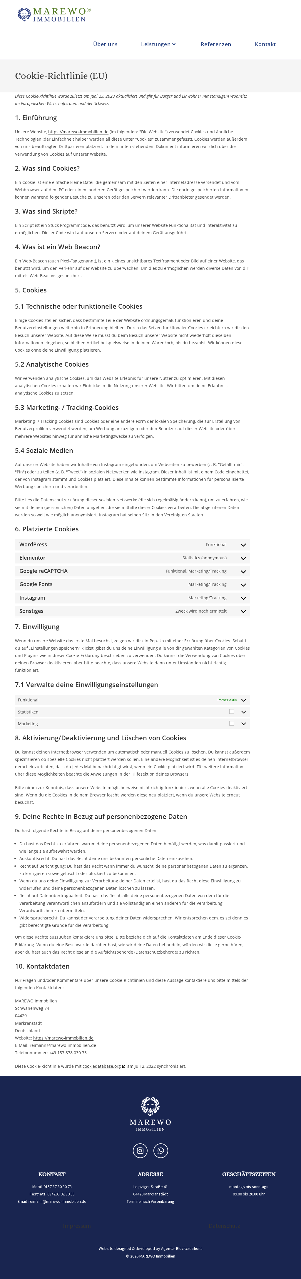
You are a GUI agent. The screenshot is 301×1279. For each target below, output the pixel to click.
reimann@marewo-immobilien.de (57, 1201)
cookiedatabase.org (102, 1066)
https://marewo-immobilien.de (78, 131)
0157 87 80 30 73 (58, 1186)
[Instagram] (140, 1150)
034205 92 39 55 (61, 1194)
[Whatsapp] (160, 1150)
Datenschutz (224, 1225)
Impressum (77, 1225)
